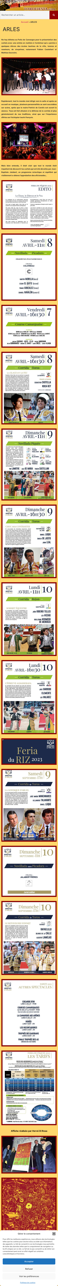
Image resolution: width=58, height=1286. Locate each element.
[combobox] (25, 15)
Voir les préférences (29, 1276)
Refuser (29, 1269)
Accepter (29, 1261)
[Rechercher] (54, 15)
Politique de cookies (27, 1283)
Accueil (24, 22)
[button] (54, 1233)
